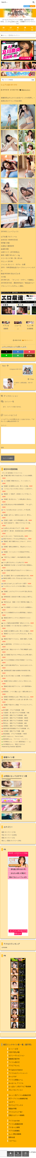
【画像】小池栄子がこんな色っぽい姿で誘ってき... (18, 699)
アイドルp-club (14, 1120)
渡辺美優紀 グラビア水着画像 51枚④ (15, 734)
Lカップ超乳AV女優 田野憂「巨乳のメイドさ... (16, 623)
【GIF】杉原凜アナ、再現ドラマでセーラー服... (17, 523)
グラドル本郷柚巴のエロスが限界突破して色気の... (18, 612)
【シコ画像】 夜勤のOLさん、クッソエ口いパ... (17, 481)
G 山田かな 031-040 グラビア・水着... (14, 528)
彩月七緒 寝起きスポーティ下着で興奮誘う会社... (18, 649)
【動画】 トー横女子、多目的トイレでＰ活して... (17, 494)
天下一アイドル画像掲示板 (18, 1098)
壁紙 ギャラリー (8, 838)
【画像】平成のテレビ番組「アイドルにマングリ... (18, 705)
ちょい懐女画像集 (14, 1134)
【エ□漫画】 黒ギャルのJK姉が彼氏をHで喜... (16, 576)
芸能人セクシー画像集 (16, 1115)
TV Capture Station (15, 1070)
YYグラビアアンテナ (15, 1105)
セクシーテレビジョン (16, 1055)
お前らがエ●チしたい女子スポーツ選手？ (15, 583)
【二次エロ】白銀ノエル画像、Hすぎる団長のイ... (17, 676)
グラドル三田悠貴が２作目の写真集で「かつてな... (18, 660)
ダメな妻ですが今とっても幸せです (13, 562)
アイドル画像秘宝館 (15, 1124)
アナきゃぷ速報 (14, 1127)
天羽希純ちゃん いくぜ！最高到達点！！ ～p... (17, 742)
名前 (2, 447)
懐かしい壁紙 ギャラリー (11, 841)
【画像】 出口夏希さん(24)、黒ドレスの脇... (16, 486)
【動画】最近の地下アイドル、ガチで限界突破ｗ (17, 686)
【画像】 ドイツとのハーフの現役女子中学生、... (17, 552)
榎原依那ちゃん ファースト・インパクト (15, 739)
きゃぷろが (12, 1076)
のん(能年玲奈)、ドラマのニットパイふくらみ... (17, 644)
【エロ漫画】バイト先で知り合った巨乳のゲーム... (18, 626)
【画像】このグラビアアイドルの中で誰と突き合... (18, 591)
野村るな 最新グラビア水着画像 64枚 (15, 723)
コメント (3, 425)
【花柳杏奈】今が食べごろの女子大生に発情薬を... (18, 565)
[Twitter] (6, 351)
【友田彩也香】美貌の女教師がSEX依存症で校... (17, 670)
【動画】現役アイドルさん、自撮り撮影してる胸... (18, 639)
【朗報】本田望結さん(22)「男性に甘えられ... (16, 697)
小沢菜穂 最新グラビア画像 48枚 (13, 731)
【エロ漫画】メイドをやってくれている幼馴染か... (18, 607)
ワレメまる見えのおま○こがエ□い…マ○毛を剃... (17, 510)
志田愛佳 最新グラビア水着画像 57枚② (15, 726)
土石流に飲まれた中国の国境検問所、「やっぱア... (18, 504)
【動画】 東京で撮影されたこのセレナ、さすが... (17, 541)
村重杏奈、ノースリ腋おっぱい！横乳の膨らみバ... (18, 691)
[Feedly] (18, 355)
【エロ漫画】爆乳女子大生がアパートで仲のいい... (18, 570)
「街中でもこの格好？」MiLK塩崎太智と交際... (16, 557)
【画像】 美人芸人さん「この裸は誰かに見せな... (17, 499)
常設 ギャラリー (15, 35)
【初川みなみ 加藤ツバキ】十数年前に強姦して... (18, 602)
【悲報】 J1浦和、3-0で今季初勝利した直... (15, 520)
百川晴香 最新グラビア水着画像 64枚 (15, 715)
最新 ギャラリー (8, 832)
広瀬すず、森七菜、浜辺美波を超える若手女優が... (18, 531)
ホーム (5, 35)
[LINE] (6, 355)
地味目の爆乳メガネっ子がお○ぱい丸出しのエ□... (17, 578)
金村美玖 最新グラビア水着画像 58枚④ (15, 718)
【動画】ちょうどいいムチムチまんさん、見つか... (18, 633)
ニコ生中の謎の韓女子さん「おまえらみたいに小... (18, 665)
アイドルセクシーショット (18, 1073)
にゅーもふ (12, 1141)
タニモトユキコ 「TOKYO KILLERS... (13, 536)
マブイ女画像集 (14, 1131)
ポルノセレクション (15, 1090)
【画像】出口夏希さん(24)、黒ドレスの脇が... (16, 631)
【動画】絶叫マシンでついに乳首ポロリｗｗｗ (16, 618)
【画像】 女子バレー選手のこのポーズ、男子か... (17, 515)
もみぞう (11, 1102)
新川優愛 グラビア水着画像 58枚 (13, 710)
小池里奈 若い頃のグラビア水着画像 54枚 (16, 713)
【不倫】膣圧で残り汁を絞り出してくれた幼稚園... (18, 475)
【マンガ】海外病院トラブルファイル (12, 473)
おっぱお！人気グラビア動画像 (19, 1086)
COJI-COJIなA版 (14, 1052)
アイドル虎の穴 (14, 1062)
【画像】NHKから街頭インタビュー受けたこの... (17, 681)
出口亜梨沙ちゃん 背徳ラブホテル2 (14, 744)
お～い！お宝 (13, 1049)
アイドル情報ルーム (15, 1080)
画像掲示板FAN (14, 1059)
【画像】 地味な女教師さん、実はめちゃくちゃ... (17, 547)
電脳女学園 (12, 1108)
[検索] (33, 2)
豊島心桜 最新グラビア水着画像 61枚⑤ (15, 720)
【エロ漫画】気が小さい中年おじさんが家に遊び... (18, 655)
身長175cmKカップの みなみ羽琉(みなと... (15, 539)
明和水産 (11, 1137)
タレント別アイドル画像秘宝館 (19, 1095)
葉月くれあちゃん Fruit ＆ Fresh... (13, 736)
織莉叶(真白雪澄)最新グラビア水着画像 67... (16, 728)
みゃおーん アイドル (15, 1083)
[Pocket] (29, 351)
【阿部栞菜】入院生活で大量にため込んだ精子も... (18, 597)
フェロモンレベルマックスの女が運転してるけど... (18, 586)
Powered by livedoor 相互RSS (11, 746)
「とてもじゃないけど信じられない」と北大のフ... (18, 489)
